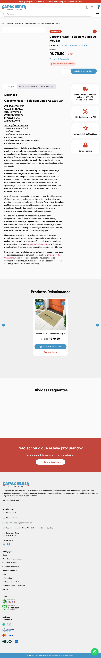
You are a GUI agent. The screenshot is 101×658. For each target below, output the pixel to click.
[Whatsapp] (95, 652)
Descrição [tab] (10, 86)
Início (3, 23)
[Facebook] (8, 544)
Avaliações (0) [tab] (47, 86)
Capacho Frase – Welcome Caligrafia (51, 333)
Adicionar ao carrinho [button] (52, 346)
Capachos (10, 23)
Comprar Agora (50, 352)
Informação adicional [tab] (28, 86)
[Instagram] (4, 544)
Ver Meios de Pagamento (59, 59)
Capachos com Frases (22, 23)
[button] (98, 14)
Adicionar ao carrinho (83, 71)
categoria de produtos (39, 244)
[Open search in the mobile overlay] (47, 14)
